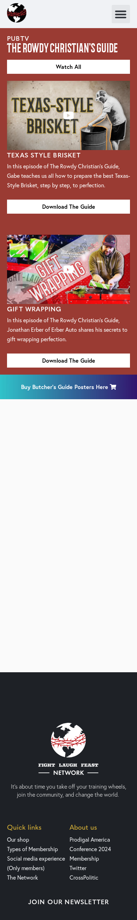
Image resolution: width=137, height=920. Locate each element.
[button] (121, 14)
